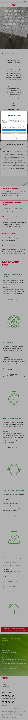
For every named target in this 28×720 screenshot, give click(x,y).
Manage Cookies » (14, 133)
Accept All (14, 130)
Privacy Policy (9, 136)
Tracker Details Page (17, 136)
